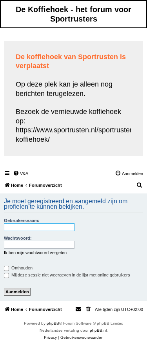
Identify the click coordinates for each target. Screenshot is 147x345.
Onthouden (21, 268)
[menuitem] (20, 173)
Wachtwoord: (18, 238)
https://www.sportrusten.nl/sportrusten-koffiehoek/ (76, 134)
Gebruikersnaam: (22, 220)
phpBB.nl (98, 330)
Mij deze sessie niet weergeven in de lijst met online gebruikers (70, 275)
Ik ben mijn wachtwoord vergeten (35, 252)
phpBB (53, 323)
